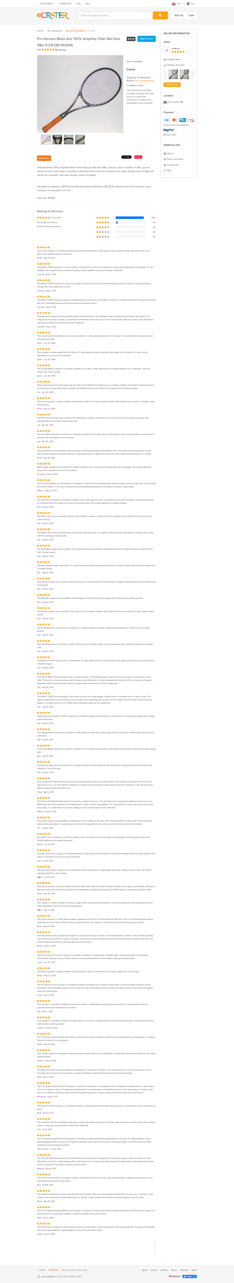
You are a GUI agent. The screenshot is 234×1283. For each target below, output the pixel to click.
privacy (164, 1270)
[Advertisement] (95, 1248)
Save (140, 157)
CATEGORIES (46, 3)
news (194, 1270)
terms (154, 1270)
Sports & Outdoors (76, 30)
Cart (192, 3)
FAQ (79, 3)
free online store (79, 1270)
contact (184, 1270)
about (144, 1270)
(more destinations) (144, 80)
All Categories (54, 30)
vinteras (176, 48)
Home (40, 30)
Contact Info (173, 165)
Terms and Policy (175, 159)
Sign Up (178, 15)
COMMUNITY (65, 3)
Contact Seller (174, 59)
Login (191, 15)
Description (44, 158)
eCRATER (53, 1270)
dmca (174, 1270)
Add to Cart (146, 38)
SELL (87, 3)
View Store (172, 84)
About (170, 153)
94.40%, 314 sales (175, 65)
